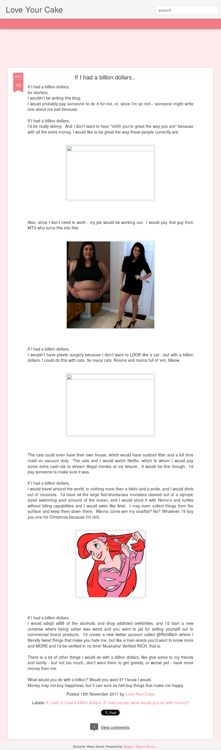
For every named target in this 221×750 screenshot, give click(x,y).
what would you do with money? (160, 702)
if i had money (116, 702)
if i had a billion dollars (81, 702)
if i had (52, 702)
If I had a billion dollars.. (105, 77)
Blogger (128, 746)
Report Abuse (145, 746)
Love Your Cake (140, 694)
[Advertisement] (110, 48)
